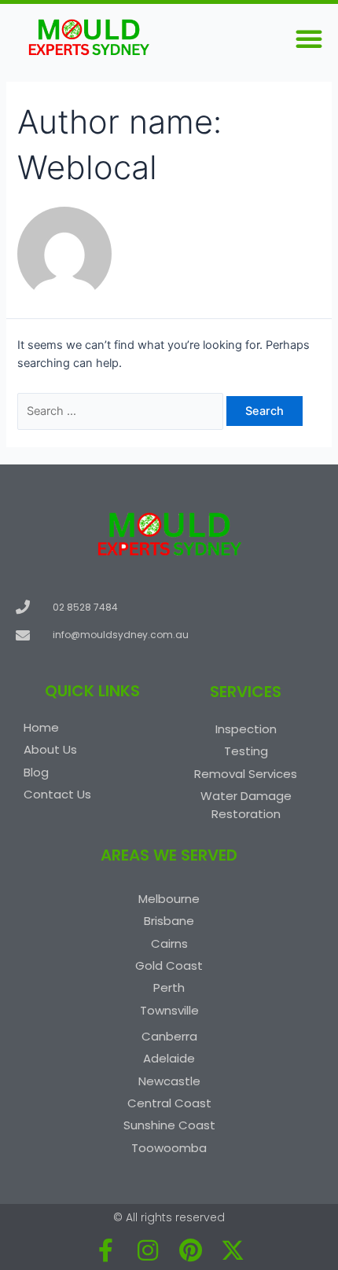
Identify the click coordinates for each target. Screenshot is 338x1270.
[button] (309, 38)
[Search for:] (121, 411)
